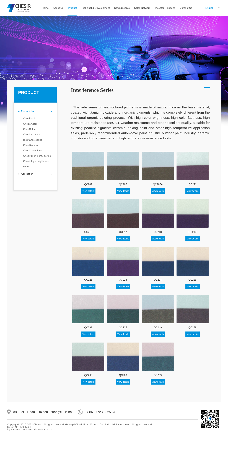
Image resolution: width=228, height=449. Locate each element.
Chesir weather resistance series (32, 137)
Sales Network (142, 7)
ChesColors (29, 129)
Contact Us (186, 7)
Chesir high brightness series (35, 164)
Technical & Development (95, 7)
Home (45, 7)
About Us (58, 7)
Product (72, 7)
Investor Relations (165, 7)
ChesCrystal (30, 123)
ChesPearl (29, 118)
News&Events (122, 7)
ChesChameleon (32, 150)
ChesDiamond (31, 145)
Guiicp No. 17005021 (19, 427)
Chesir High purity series (37, 155)
